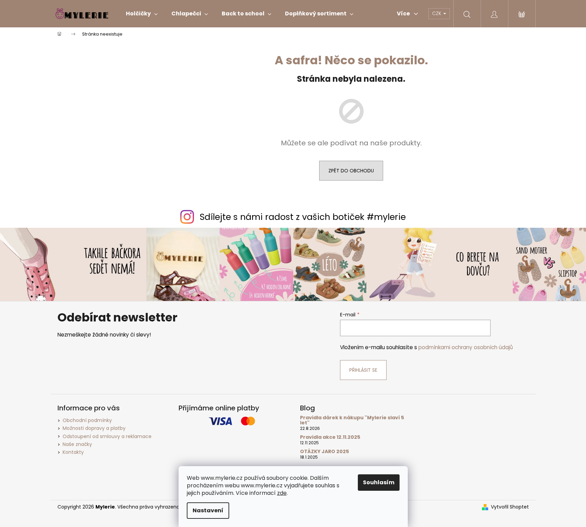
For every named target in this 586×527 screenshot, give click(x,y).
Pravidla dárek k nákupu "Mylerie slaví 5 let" (352, 420)
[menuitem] (142, 13)
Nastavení (208, 510)
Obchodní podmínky (87, 420)
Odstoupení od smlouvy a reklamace (107, 436)
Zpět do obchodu (351, 170)
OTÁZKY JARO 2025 (324, 451)
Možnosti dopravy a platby (94, 428)
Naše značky (77, 444)
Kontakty (73, 452)
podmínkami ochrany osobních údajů (465, 347)
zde (282, 493)
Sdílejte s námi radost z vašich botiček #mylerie (303, 217)
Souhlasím (378, 482)
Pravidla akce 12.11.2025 (330, 437)
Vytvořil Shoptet (510, 507)
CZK (437, 13)
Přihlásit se (363, 370)
